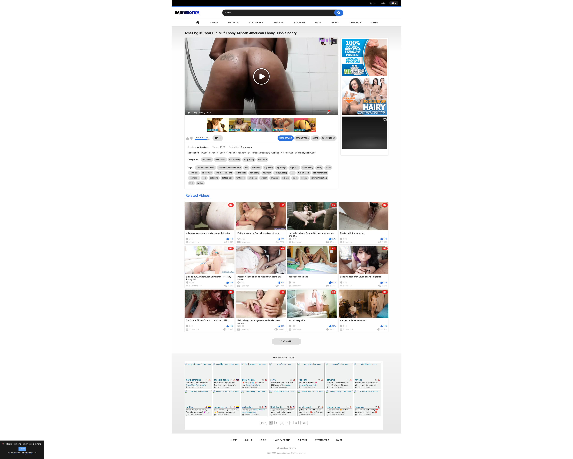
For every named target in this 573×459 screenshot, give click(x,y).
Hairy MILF (262, 160)
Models (335, 22)
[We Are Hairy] (364, 96)
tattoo (200, 183)
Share (315, 138)
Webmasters (322, 440)
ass (246, 168)
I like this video (187, 138)
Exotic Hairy (234, 160)
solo (204, 178)
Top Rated (233, 22)
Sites (318, 22)
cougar (304, 178)
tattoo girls (227, 178)
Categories (299, 22)
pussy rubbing (281, 173)
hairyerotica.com (283, 453)
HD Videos (207, 160)
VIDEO (197, 23)
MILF (191, 183)
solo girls (214, 178)
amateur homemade (206, 168)
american (252, 178)
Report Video (302, 138)
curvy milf (194, 173)
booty (319, 168)
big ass (285, 178)
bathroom (256, 168)
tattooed (240, 178)
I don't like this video (191, 138)
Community (354, 22)
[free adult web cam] (261, 125)
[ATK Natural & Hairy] (364, 57)
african (264, 178)
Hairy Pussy (249, 160)
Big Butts (294, 168)
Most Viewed (256, 22)
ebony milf (207, 173)
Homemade (220, 160)
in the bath (241, 173)
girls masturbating (223, 173)
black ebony (307, 168)
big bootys (281, 168)
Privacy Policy (26, 454)
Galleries (277, 22)
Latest (214, 22)
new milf (267, 173)
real (292, 173)
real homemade (320, 173)
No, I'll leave (31, 454)
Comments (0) (328, 138)
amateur (274, 178)
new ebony (254, 173)
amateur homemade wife (229, 168)
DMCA (339, 440)
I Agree (22, 448)
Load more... (286, 341)
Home (234, 440)
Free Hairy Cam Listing (283, 357)
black (295, 178)
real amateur (303, 173)
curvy (328, 168)
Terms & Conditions (14, 454)
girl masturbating (319, 178)
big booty (268, 168)
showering (194, 178)
